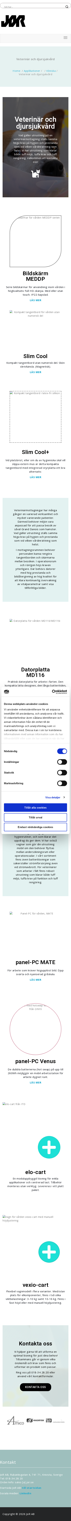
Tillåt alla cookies (35, 807)
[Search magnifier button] (67, 6)
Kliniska (51, 70)
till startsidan (31, 1487)
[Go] (49, 1147)
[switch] (62, 762)
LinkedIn (25, 1493)
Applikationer (32, 70)
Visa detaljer (52, 797)
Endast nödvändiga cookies (35, 827)
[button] (9, 1420)
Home (16, 70)
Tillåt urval (35, 817)
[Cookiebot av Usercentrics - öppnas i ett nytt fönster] (52, 692)
